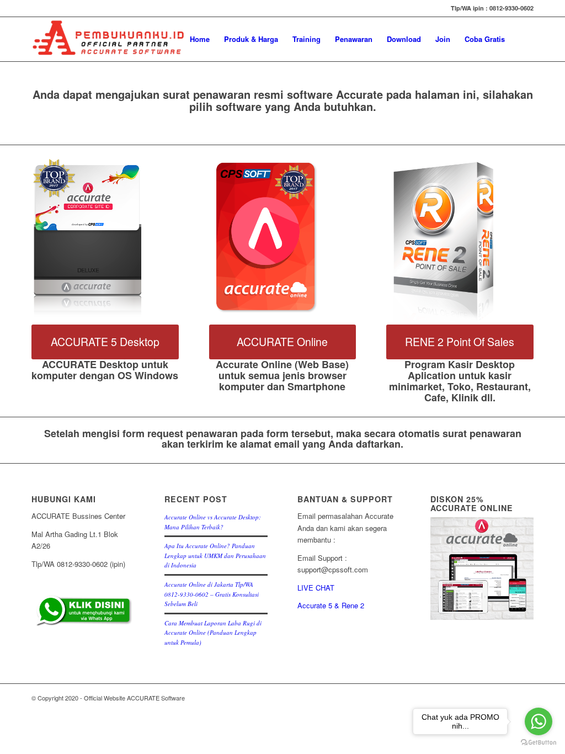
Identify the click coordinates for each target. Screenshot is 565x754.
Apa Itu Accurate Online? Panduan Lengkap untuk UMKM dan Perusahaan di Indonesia (215, 555)
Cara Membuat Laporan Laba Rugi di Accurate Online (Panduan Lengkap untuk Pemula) (213, 632)
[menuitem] (200, 39)
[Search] (523, 39)
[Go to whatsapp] (538, 721)
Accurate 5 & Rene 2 (330, 605)
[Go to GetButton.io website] (538, 742)
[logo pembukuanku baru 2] (108, 39)
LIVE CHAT (315, 587)
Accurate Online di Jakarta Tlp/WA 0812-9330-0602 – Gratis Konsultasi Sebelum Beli (211, 594)
